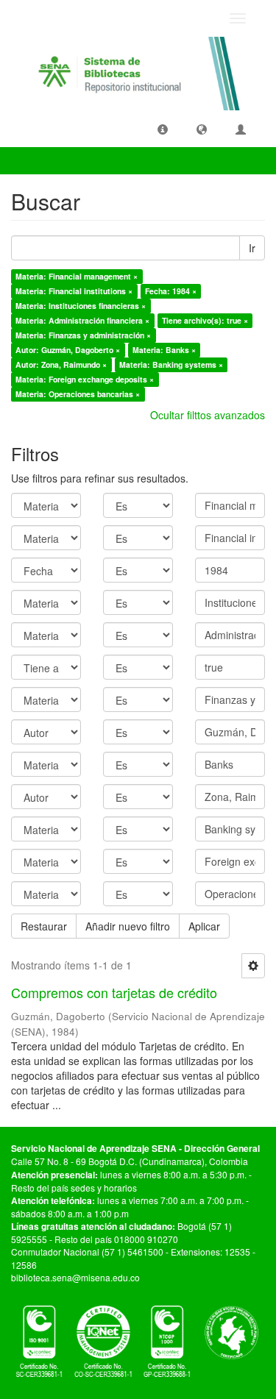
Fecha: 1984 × (171, 290)
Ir (252, 248)
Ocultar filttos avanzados (207, 414)
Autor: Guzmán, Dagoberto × (67, 349)
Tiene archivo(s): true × (205, 320)
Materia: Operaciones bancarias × (77, 393)
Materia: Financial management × (76, 276)
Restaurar (44, 926)
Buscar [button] (39, 160)
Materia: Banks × (164, 349)
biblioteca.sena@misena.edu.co (75, 1277)
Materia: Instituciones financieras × (80, 305)
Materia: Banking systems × (171, 364)
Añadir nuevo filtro (127, 926)
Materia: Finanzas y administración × (83, 335)
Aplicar (204, 926)
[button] (162, 128)
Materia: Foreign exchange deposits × (84, 379)
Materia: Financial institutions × (73, 290)
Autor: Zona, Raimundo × (61, 364)
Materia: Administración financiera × (82, 320)
